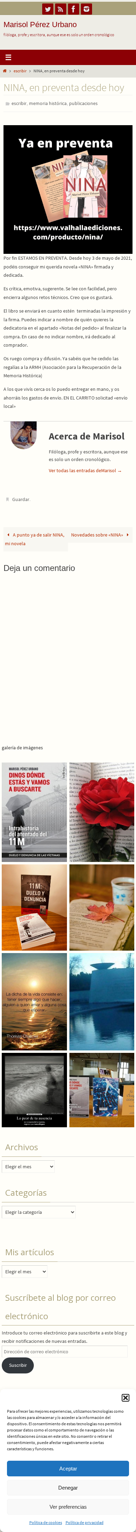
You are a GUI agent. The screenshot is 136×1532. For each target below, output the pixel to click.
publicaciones (83, 103)
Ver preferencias (68, 1507)
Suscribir (18, 1362)
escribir (20, 70)
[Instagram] (86, 9)
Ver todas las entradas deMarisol (85, 469)
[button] (125, 1397)
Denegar (68, 1488)
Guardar (20, 497)
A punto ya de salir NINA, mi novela (34, 536)
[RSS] (60, 9)
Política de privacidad (85, 1522)
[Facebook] (73, 9)
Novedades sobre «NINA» (97, 532)
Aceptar (68, 1468)
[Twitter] (47, 9)
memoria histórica (48, 103)
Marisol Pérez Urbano (40, 24)
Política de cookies (45, 1522)
